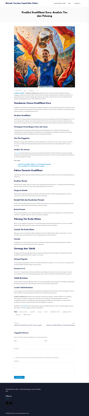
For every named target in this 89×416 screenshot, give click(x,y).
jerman (46, 311)
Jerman (18, 153)
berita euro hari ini (23, 311)
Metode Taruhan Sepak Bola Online (22, 3)
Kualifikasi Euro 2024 (55, 311)
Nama (16, 340)
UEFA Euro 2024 (26, 314)
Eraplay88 (25, 306)
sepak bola (18, 314)
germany (40, 311)
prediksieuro (77, 3)
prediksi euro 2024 (67, 311)
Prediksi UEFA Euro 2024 (59, 3)
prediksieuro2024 (19, 93)
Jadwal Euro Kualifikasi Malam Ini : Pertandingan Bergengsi (34, 164)
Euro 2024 (32, 311)
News (69, 3)
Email (46, 340)
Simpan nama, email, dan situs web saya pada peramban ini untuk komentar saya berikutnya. (37, 357)
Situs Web (16, 348)
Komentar (16, 361)
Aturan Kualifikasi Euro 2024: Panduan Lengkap (31, 166)
